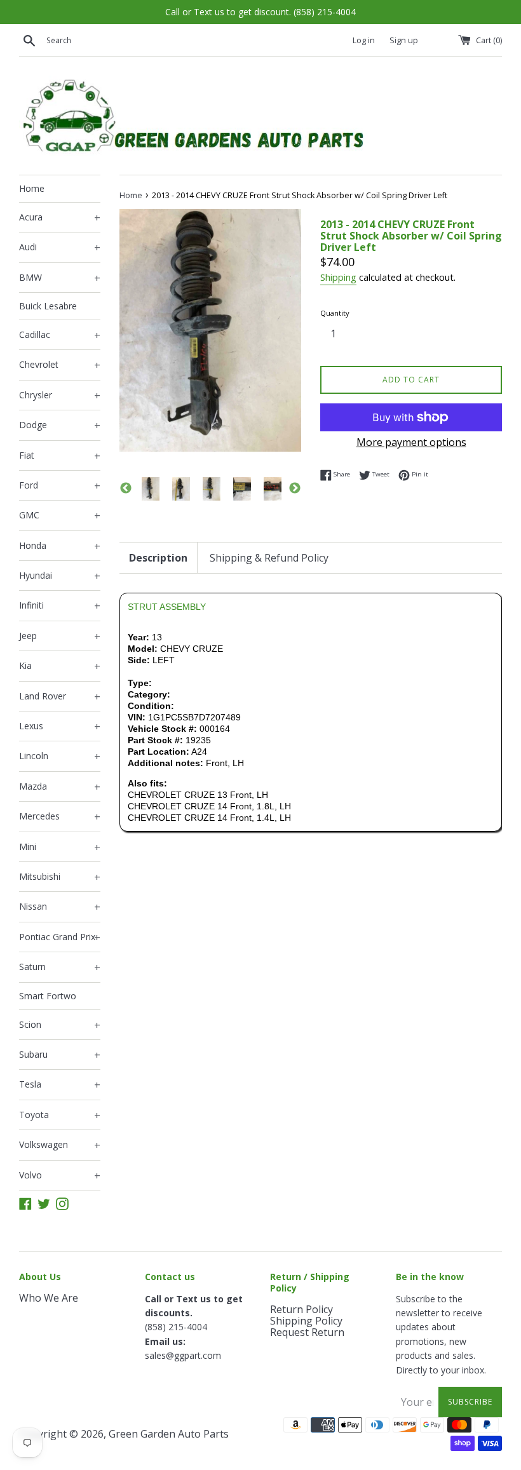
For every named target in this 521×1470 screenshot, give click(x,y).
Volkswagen (59, 1145)
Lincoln (59, 757)
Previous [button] (125, 488)
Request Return (307, 1332)
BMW (59, 278)
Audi (59, 248)
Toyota (59, 1116)
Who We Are (48, 1298)
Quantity (334, 313)
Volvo (59, 1176)
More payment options (411, 442)
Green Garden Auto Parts (169, 1434)
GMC (59, 516)
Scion (59, 1025)
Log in (364, 40)
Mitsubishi (59, 877)
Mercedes (59, 817)
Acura (59, 218)
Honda (59, 546)
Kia (59, 666)
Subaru (59, 1055)
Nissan (59, 907)
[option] (150, 489)
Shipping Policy (306, 1321)
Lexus (59, 727)
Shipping (338, 277)
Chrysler (59, 396)
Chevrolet (59, 365)
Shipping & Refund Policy (269, 557)
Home (31, 188)
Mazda (59, 787)
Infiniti (59, 606)
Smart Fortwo (47, 996)
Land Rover (59, 697)
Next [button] (294, 488)
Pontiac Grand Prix (59, 938)
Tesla (59, 1085)
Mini (59, 847)
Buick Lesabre (48, 306)
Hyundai (59, 576)
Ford (59, 486)
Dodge (59, 426)
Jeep (59, 637)
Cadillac (59, 335)
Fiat (59, 456)
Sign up (403, 40)
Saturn (59, 967)
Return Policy (301, 1309)
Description (158, 557)
